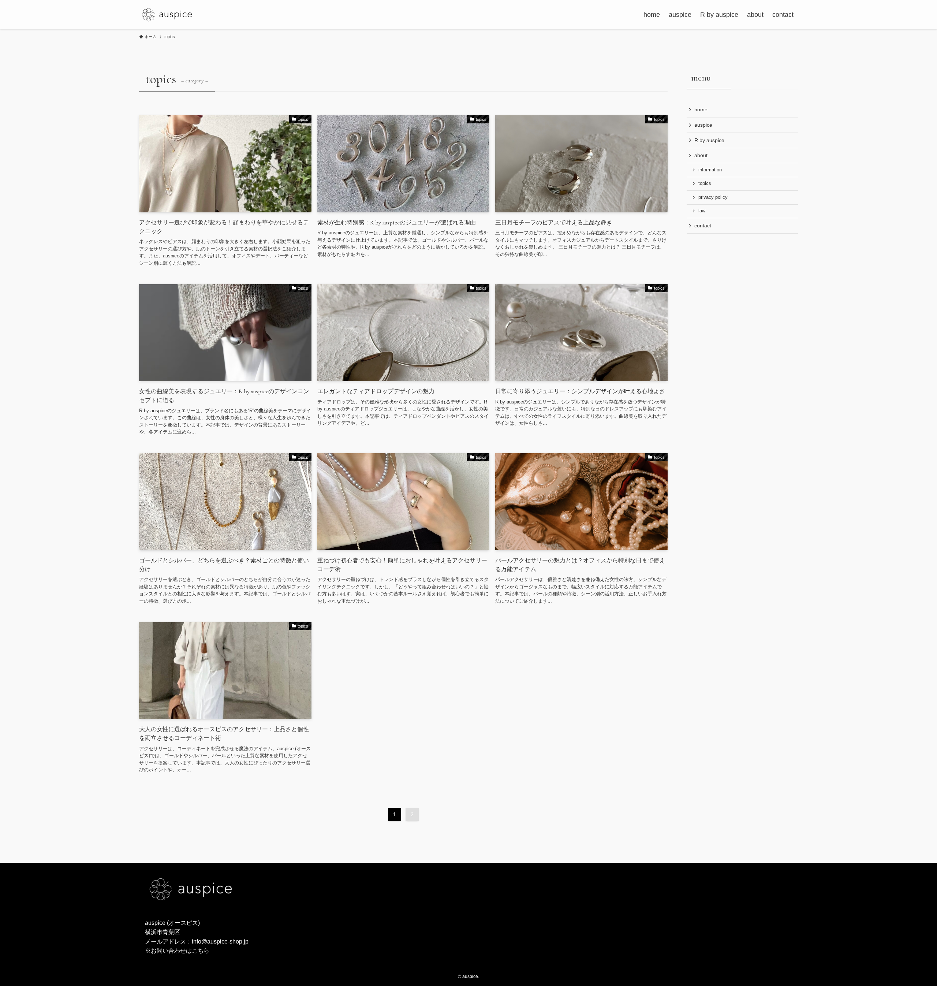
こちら (200, 951)
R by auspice (709, 140)
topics (704, 183)
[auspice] (167, 14)
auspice (703, 125)
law (701, 210)
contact (702, 225)
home (701, 109)
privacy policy (713, 197)
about (701, 155)
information (710, 169)
